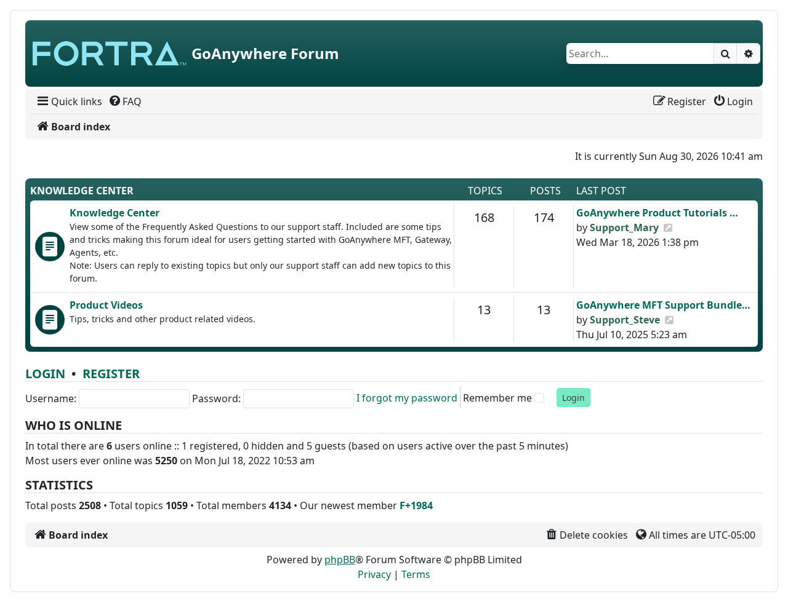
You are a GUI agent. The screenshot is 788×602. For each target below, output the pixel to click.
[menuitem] (69, 101)
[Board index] (109, 53)
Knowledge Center (82, 190)
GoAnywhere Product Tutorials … (657, 213)
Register (111, 373)
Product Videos (106, 305)
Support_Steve (625, 320)
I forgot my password (406, 398)
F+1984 (416, 505)
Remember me (497, 398)
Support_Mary (624, 227)
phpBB (339, 559)
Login (45, 373)
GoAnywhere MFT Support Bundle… (663, 305)
